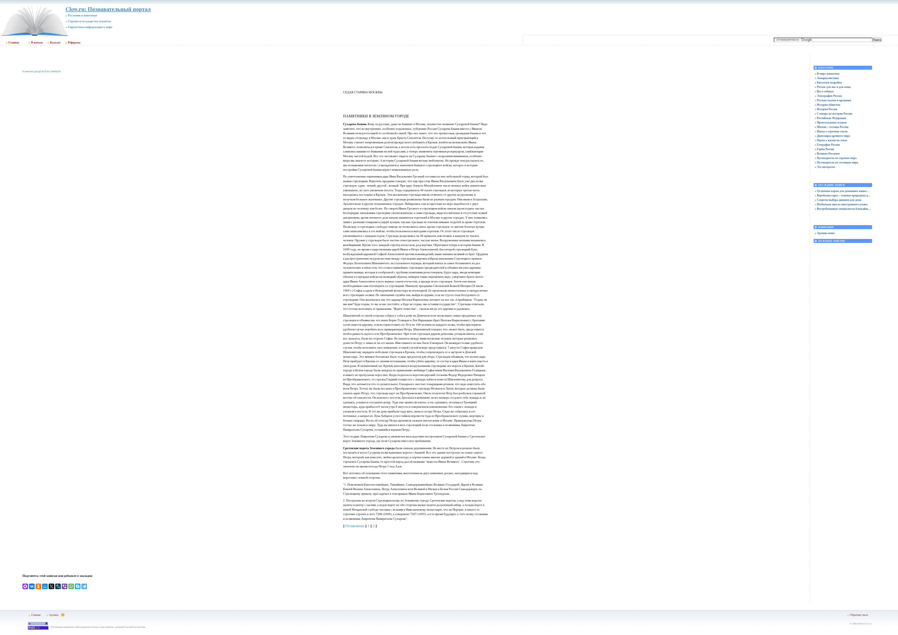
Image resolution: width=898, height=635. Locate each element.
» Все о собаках (824, 91)
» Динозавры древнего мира (832, 136)
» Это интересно (825, 167)
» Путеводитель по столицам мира (836, 162)
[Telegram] (84, 586)
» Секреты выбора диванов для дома (838, 200)
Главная (13, 42)
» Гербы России (824, 149)
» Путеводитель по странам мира (836, 158)
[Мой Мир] (45, 586)
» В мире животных (827, 74)
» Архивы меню (825, 233)
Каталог (55, 42)
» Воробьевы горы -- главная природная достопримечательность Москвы (843, 195)
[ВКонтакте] (32, 586)
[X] (51, 586)
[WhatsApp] (71, 586)
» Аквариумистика (827, 78)
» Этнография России (828, 96)
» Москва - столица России (831, 127)
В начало (37, 42)
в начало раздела (33, 71)
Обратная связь (859, 615)
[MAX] (25, 586)
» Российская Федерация (830, 118)
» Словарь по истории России (833, 113)
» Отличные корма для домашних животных (843, 191)
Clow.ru (867, 623)
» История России (826, 109)
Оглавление (354, 525)
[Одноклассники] (38, 586)
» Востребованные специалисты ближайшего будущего (843, 209)
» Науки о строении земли (831, 131)
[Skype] (77, 586)
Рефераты (74, 42)
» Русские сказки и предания (833, 100)
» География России (827, 145)
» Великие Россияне (827, 153)
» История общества (827, 105)
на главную (53, 71)
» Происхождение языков (831, 122)
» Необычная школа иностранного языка (841, 204)
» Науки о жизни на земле (831, 140)
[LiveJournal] (58, 586)
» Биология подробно (828, 82)
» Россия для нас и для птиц (833, 87)
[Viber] (64, 586)
